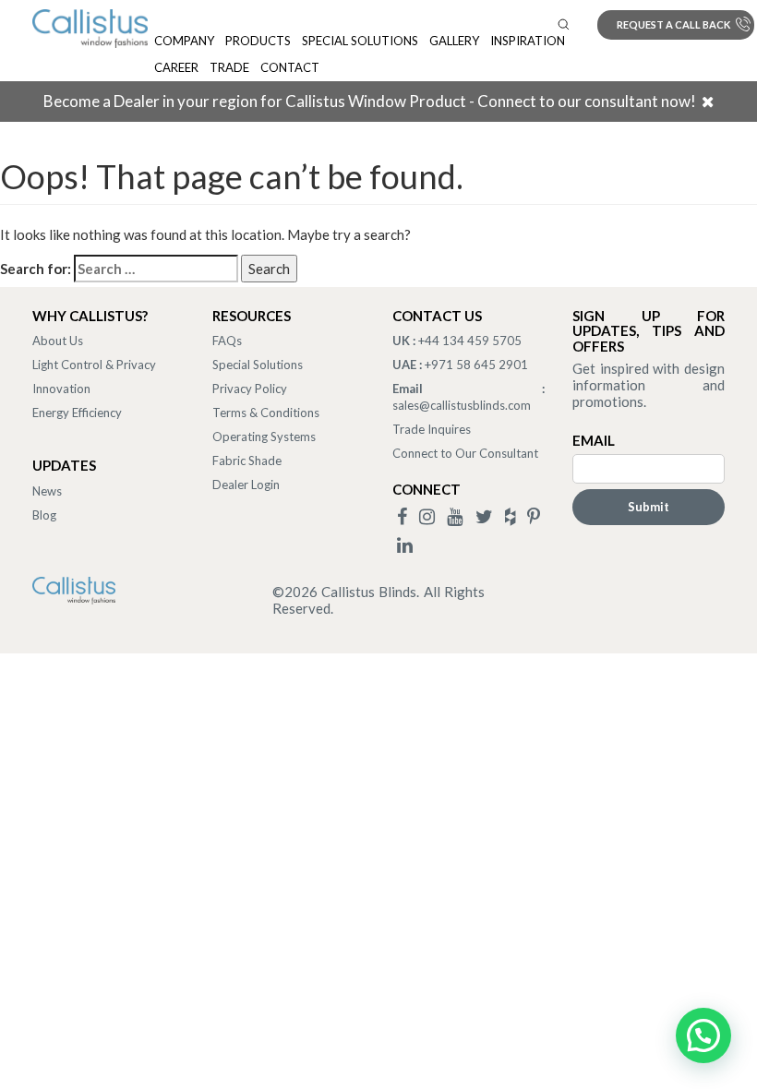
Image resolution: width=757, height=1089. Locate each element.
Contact (289, 67)
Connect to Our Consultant (465, 453)
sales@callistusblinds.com (461, 405)
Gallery (454, 40)
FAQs (227, 340)
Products (258, 40)
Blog (44, 515)
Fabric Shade (247, 460)
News (47, 491)
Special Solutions (360, 40)
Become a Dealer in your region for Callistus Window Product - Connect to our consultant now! (369, 101)
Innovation (61, 388)
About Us (57, 340)
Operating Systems (264, 436)
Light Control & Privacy (94, 364)
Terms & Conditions (265, 412)
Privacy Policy (249, 388)
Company (184, 40)
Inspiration (527, 40)
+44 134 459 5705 (470, 340)
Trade (229, 67)
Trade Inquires (431, 429)
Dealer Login (246, 484)
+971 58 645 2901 (476, 364)
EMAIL (593, 440)
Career (176, 67)
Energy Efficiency (77, 412)
